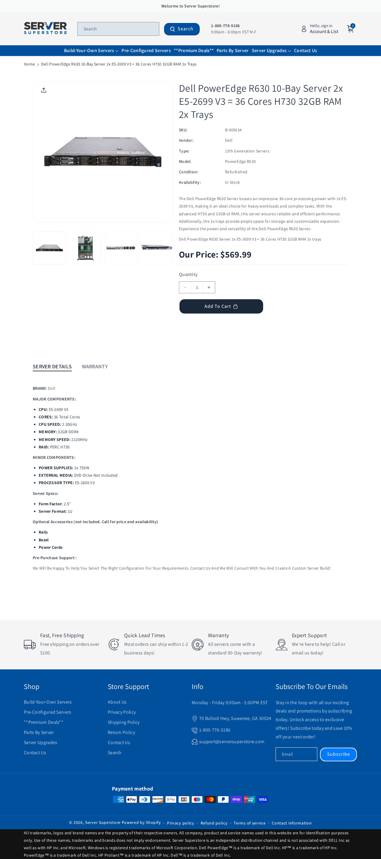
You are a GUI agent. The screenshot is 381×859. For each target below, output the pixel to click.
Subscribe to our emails (312, 686)
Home (29, 64)
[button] (91, 51)
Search (185, 29)
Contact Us (35, 752)
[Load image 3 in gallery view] (120, 248)
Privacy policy (180, 823)
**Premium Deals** (43, 722)
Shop (31, 686)
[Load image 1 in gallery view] (49, 248)
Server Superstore (103, 822)
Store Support (128, 686)
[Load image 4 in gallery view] (156, 248)
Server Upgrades (40, 742)
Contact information (292, 823)
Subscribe (338, 754)
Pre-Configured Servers (47, 712)
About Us (117, 702)
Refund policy (214, 823)
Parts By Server (39, 732)
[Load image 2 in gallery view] (85, 248)
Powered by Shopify (141, 822)
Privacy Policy (122, 712)
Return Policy (121, 732)
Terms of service (250, 823)
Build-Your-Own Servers (48, 702)
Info (197, 686)
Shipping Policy (124, 722)
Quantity (188, 274)
